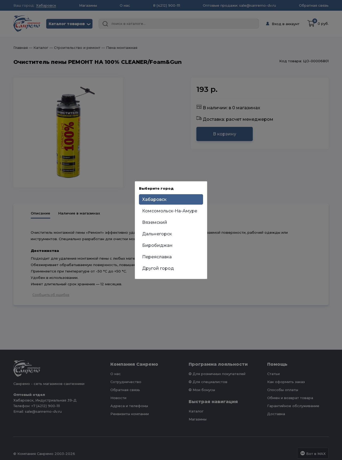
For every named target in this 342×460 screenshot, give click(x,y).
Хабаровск (154, 199)
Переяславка (157, 256)
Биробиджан (157, 245)
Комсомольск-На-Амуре (169, 210)
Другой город (158, 268)
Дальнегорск (157, 233)
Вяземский (154, 222)
